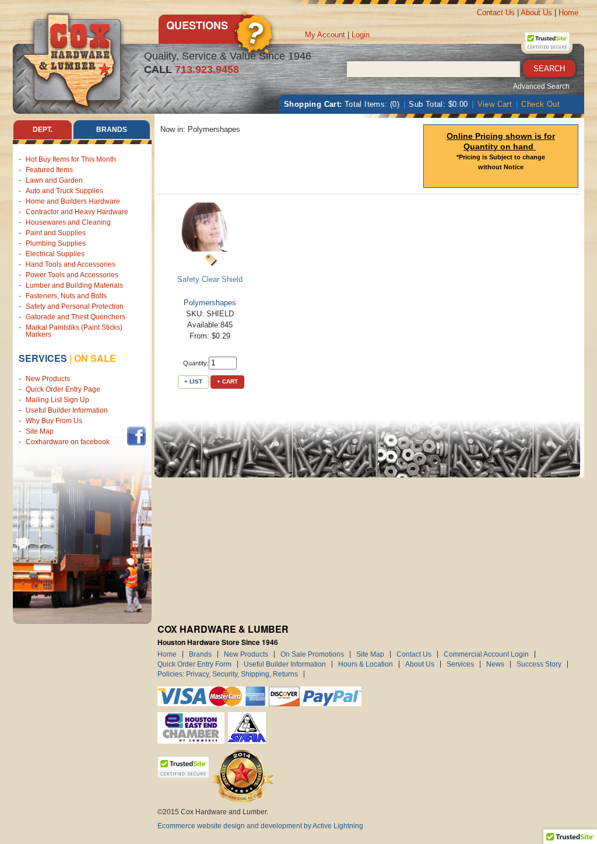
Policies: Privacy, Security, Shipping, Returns (227, 674)
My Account (325, 34)
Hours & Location (365, 664)
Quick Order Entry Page (63, 389)
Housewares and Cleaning (68, 222)
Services (43, 358)
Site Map (40, 431)
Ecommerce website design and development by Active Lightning (260, 826)
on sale (95, 358)
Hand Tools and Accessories (70, 264)
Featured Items (49, 170)
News (495, 664)
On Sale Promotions (312, 654)
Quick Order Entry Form (194, 664)
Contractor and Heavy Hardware (77, 212)
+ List (193, 381)
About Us (536, 12)
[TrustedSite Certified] (547, 41)
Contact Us (496, 12)
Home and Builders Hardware (73, 201)
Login (361, 34)
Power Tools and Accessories (72, 275)
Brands (200, 654)
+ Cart (227, 381)
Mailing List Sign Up (57, 400)
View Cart (494, 104)
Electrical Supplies (55, 254)
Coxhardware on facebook (69, 442)
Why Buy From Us (54, 421)
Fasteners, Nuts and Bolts (66, 296)
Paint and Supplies (56, 233)
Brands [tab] (111, 129)
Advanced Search (541, 86)
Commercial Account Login (486, 654)
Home (568, 12)
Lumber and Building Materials (74, 285)
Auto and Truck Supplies (64, 191)
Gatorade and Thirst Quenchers (75, 317)
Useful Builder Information (67, 410)
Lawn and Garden (54, 180)
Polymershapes (210, 302)
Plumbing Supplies (56, 243)
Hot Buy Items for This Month (71, 159)
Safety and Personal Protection (75, 306)
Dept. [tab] (42, 129)
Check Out (540, 104)
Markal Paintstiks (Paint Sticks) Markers (74, 331)
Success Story (539, 664)
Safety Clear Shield (210, 279)
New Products (48, 379)
